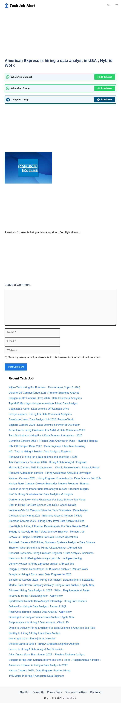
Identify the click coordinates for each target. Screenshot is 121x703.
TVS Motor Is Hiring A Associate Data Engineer (36, 675)
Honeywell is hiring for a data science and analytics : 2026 (43, 456)
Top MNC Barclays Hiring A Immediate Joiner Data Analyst (43, 403)
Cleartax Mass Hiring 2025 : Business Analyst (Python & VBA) (45, 515)
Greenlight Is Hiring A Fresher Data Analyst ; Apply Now (41, 617)
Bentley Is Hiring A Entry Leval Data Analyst (34, 633)
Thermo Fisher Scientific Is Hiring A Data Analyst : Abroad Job (45, 547)
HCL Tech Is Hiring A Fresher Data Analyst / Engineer (40, 451)
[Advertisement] (60, 36)
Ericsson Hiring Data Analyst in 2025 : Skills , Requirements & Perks (49, 590)
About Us (24, 692)
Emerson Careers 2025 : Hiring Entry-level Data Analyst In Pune (46, 520)
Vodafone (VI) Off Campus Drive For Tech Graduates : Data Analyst (48, 510)
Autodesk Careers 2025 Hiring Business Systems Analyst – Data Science (52, 542)
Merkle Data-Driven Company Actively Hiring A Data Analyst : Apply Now (51, 585)
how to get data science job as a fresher (32, 638)
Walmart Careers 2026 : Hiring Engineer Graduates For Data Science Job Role (55, 478)
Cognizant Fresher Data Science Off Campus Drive (39, 408)
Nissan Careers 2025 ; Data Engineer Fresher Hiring (39, 670)
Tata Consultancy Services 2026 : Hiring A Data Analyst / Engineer (48, 462)
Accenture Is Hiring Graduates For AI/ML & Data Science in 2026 (47, 430)
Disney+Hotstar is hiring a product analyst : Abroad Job (41, 563)
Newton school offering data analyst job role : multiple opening (45, 558)
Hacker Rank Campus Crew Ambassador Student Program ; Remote (49, 483)
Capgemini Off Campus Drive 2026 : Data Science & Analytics (45, 398)
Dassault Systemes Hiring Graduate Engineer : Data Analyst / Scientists (51, 553)
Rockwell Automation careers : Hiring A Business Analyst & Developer (50, 472)
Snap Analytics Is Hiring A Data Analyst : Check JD (39, 622)
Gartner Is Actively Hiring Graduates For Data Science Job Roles (47, 499)
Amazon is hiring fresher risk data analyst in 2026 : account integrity (49, 488)
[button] (109, 5)
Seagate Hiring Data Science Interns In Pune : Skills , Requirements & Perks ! (55, 659)
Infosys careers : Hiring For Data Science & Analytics (40, 414)
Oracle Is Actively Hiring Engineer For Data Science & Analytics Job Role (52, 627)
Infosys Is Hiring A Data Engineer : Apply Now (36, 595)
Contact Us (38, 692)
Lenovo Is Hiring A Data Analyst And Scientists (36, 649)
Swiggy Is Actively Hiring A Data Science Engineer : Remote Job (46, 531)
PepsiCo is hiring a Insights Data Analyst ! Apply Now (40, 611)
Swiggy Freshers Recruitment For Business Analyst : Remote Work (48, 569)
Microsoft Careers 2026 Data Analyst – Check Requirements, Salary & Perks (54, 467)
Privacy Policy (54, 692)
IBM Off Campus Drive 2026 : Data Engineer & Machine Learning (47, 446)
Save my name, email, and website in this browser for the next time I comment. (54, 357)
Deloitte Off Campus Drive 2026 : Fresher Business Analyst (44, 392)
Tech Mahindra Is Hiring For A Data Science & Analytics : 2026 (45, 435)
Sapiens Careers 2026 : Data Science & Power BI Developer (44, 424)
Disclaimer (95, 692)
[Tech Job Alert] (20, 5)
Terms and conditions (76, 692)
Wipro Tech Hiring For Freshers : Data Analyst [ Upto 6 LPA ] (44, 387)
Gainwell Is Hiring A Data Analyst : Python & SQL (37, 606)
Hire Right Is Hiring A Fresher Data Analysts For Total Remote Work (49, 526)
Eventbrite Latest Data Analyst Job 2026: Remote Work (41, 419)
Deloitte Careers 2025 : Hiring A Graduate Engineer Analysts (44, 643)
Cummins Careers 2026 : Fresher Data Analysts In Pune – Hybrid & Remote (53, 440)
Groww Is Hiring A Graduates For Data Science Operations (43, 536)
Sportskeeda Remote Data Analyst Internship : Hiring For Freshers (48, 601)
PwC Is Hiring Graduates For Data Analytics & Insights (41, 494)
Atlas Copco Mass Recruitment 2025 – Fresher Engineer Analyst (47, 654)
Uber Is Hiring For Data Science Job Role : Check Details (42, 504)
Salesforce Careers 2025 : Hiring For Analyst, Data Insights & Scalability (51, 579)
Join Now (106, 77)
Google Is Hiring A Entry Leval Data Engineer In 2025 (40, 574)
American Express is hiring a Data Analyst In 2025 (38, 665)
